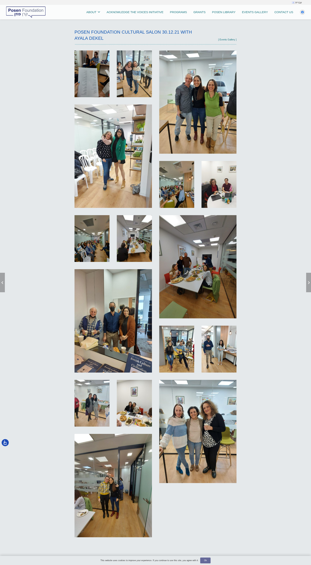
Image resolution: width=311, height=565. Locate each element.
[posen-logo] (26, 12)
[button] (99, 12)
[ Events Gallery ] (227, 39)
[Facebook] (302, 12)
